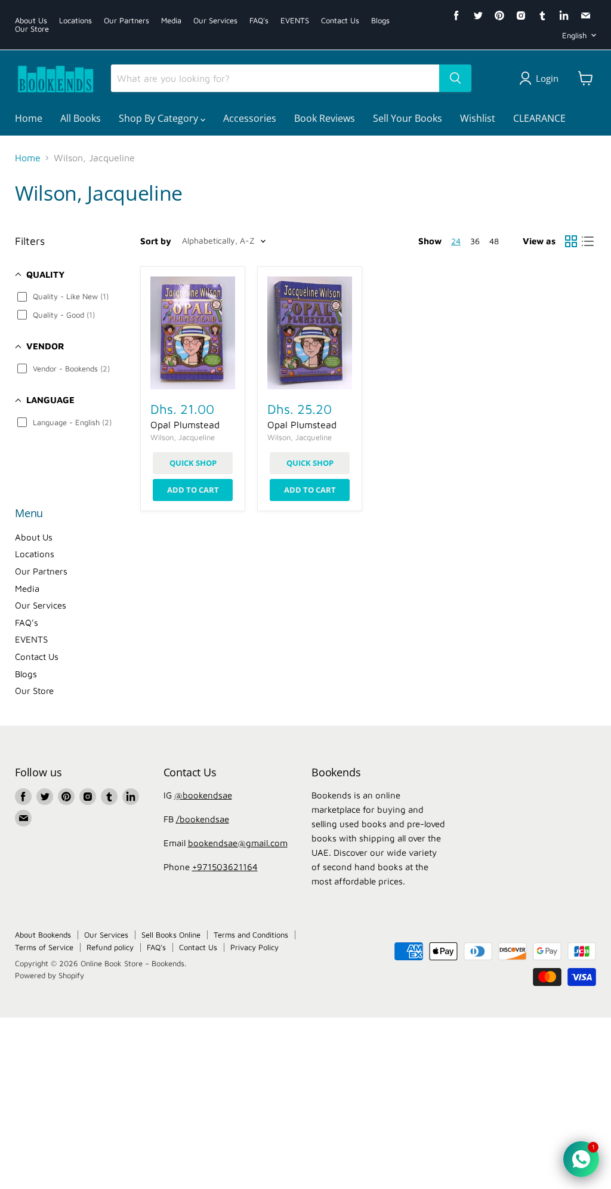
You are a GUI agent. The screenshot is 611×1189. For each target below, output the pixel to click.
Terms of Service (44, 947)
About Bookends (43, 934)
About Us (31, 20)
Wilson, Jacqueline (182, 437)
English (574, 35)
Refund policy (110, 947)
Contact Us (340, 20)
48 (494, 241)
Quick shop (193, 462)
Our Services (215, 20)
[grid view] (571, 241)
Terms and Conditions (251, 934)
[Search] (455, 78)
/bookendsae (202, 819)
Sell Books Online (170, 934)
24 (456, 241)
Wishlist (477, 118)
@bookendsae (203, 795)
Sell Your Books (407, 118)
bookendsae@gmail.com (238, 843)
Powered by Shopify (49, 975)
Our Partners (126, 20)
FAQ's (259, 20)
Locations (75, 20)
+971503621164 (225, 867)
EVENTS (294, 20)
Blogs (380, 20)
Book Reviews (324, 118)
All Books (80, 118)
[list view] (587, 241)
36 (475, 241)
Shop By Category (159, 118)
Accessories (249, 118)
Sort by (155, 241)
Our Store (32, 28)
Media (171, 20)
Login (547, 78)
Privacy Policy (254, 947)
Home (28, 118)
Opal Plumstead (185, 424)
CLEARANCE (539, 118)
